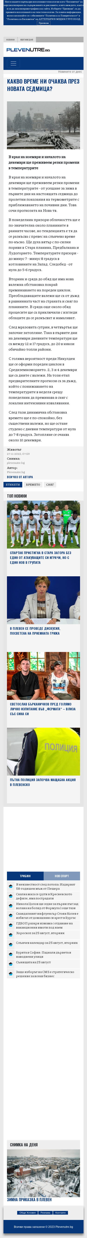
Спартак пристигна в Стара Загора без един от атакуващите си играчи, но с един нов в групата (40, 557)
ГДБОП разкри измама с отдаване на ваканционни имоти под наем (44, 925)
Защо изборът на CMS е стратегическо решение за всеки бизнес (45, 973)
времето (33, 484)
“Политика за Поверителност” (61, 15)
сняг (50, 484)
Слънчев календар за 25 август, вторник (47, 942)
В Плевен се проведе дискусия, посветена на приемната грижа (35, 631)
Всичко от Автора (20, 477)
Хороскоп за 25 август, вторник (40, 932)
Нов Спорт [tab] (62, 876)
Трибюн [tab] (25, 876)
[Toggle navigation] (13, 63)
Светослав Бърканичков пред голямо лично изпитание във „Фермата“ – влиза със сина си (43, 709)
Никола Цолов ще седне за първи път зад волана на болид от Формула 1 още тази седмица (47, 907)
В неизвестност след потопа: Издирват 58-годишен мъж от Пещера (45, 886)
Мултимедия (26, 39)
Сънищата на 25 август (33, 962)
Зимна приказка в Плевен (29, 1199)
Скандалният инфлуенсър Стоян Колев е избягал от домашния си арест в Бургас (47, 915)
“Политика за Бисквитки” (20, 19)
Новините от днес (70, 71)
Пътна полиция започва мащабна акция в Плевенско (43, 782)
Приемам (44, 23)
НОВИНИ (10, 39)
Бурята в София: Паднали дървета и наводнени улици (43, 954)
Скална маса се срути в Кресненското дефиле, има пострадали (44, 896)
